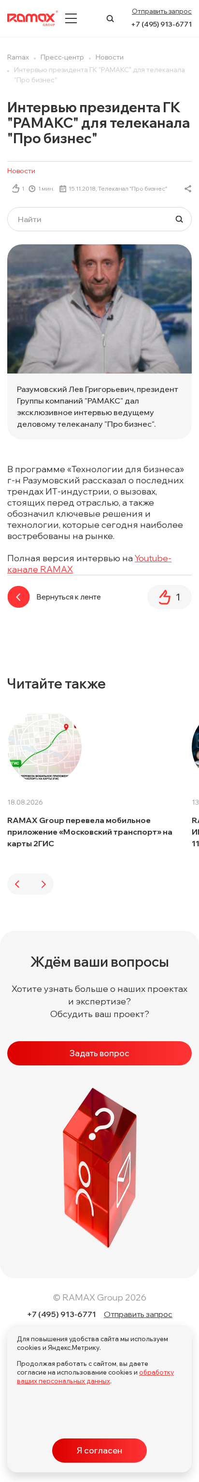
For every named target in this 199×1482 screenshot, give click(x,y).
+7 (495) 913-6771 (161, 24)
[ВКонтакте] (188, 189)
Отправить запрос (162, 11)
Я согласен (99, 1450)
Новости (21, 170)
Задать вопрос (99, 1053)
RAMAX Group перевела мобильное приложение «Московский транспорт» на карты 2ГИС (89, 831)
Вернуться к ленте (68, 596)
